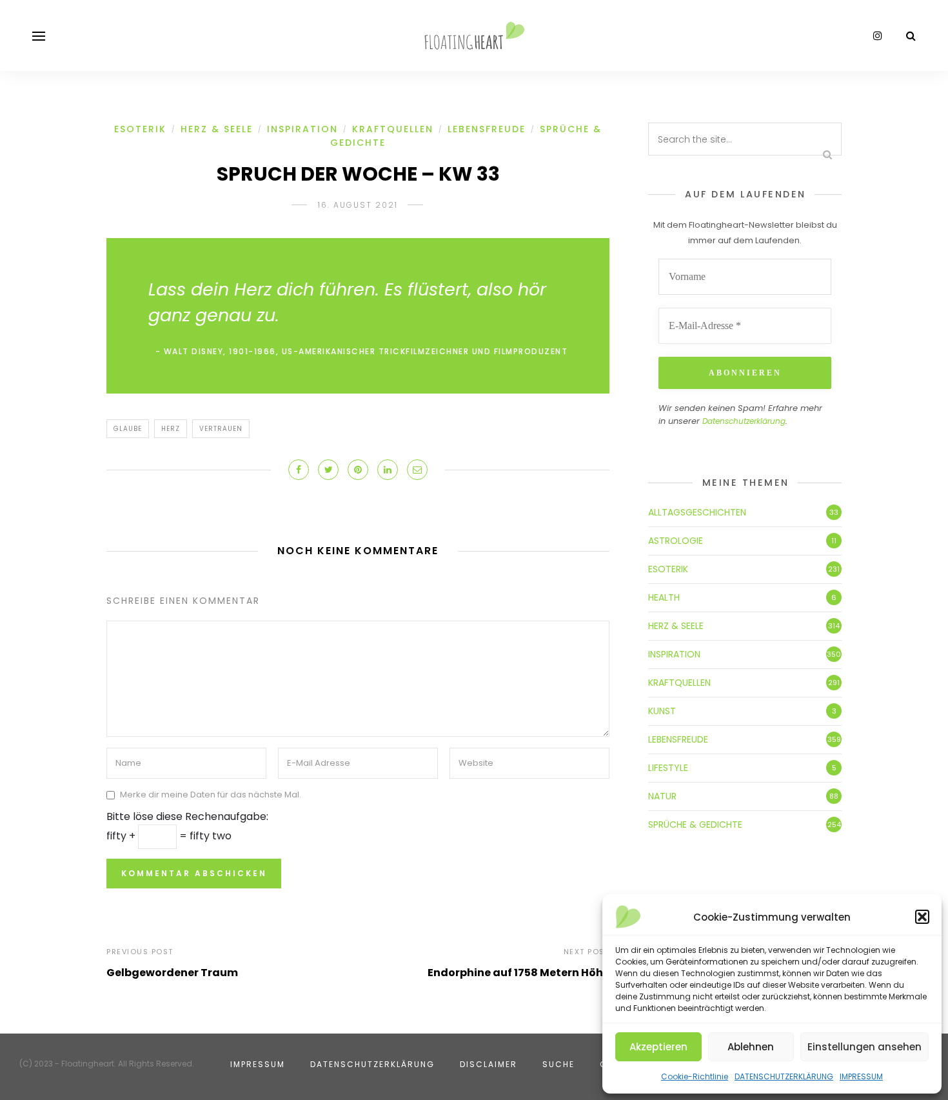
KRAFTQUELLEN (392, 129)
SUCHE (558, 1064)
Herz (170, 429)
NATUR (662, 796)
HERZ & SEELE (217, 129)
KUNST (662, 711)
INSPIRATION (302, 129)
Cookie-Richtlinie (694, 1076)
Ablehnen (750, 1047)
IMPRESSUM (861, 1076)
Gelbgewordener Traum (172, 972)
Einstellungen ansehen (864, 1047)
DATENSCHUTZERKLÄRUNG (784, 1076)
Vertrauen (220, 429)
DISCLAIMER (488, 1064)
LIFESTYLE (668, 767)
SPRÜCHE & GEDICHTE (695, 824)
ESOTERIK (140, 129)
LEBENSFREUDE (487, 129)
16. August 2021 (358, 204)
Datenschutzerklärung (743, 420)
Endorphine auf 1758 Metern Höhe (518, 972)
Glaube (128, 429)
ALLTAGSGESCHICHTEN (697, 512)
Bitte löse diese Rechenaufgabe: (187, 816)
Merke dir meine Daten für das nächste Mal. (210, 795)
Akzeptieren (658, 1047)
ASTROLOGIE (675, 540)
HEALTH (664, 597)
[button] (922, 916)
